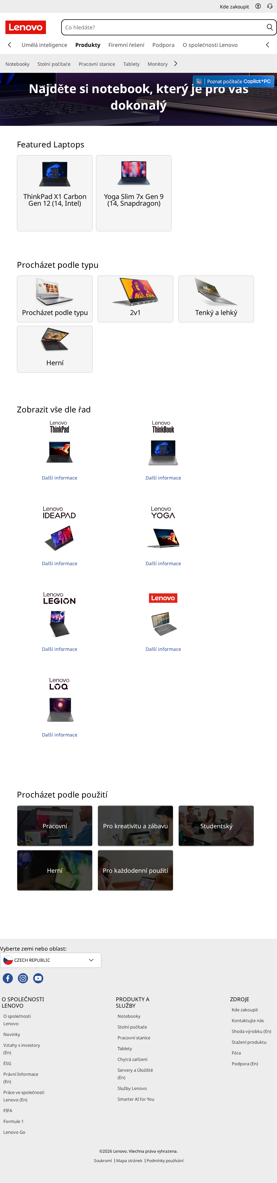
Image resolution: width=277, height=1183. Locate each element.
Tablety (125, 1048)
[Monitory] (170, 64)
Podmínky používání (165, 1160)
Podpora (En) (245, 1064)
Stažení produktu (249, 1042)
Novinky (11, 1034)
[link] (270, 8)
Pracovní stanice (134, 1038)
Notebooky (129, 1016)
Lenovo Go (14, 1132)
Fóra (236, 1053)
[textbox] (51, 960)
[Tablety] (142, 64)
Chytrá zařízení (132, 1059)
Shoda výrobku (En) (251, 1031)
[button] (258, 6)
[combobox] (162, 27)
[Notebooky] (32, 64)
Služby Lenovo (132, 1088)
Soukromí (103, 1160)
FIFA (7, 1110)
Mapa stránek (129, 1160)
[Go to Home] (25, 27)
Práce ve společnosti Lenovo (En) (23, 1096)
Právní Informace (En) (20, 1078)
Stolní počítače (132, 1027)
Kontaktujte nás (248, 1020)
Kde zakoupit (245, 1010)
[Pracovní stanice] (118, 64)
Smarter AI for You (136, 1099)
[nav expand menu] (9, 45)
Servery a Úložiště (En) (135, 1073)
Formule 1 (13, 1121)
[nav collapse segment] (267, 45)
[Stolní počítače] (73, 64)
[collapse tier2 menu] (176, 63)
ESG (7, 1063)
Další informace (59, 477)
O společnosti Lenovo (17, 1020)
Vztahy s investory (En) (21, 1049)
